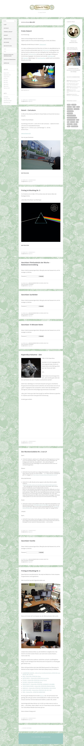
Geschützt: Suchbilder (29, 295)
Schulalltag (73, 122)
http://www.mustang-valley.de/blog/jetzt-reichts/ (45, 475)
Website (75, 124)
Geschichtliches (8, 45)
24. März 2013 (24, 530)
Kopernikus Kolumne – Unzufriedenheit (73, 95)
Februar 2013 (7, 88)
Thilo (5, 51)
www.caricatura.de (26, 133)
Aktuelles (6, 28)
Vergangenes (69, 124)
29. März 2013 (24, 252)
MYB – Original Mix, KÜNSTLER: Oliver (32, 676)
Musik (77, 119)
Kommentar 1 (32, 252)
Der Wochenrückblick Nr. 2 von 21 (34, 452)
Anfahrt (6, 35)
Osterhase (50, 56)
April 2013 (6, 84)
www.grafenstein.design (45, 737)
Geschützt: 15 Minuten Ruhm (32, 325)
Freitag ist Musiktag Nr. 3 (30, 190)
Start (5, 24)
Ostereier (25, 58)
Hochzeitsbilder (70, 111)
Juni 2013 (6, 80)
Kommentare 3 (32, 100)
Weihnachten (45, 50)
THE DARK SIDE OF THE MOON (41, 505)
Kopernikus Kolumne (71, 119)
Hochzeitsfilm (69, 113)
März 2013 (6, 86)
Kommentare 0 (32, 180)
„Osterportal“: (42, 44)
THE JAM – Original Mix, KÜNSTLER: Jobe (32, 682)
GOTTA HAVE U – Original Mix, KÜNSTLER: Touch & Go (36, 678)
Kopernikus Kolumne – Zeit (31, 355)
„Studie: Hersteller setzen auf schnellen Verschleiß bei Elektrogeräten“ (40, 485)
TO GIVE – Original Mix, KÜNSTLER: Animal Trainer (35, 680)
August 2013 (6, 76)
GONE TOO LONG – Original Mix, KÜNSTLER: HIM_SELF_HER (37, 690)
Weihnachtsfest (32, 54)
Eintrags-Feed (7, 98)
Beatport (42, 695)
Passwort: (24, 276)
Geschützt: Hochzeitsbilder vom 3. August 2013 (73, 91)
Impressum (6, 63)
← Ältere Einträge (26, 728)
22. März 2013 (24, 718)
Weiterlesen (25, 173)
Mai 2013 (6, 82)
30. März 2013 (24, 180)
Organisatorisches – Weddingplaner (9, 55)
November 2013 (7, 74)
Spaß (77, 122)
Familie (78, 106)
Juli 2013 (5, 78)
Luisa (5, 49)
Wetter (68, 126)
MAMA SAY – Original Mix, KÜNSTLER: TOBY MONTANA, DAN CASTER (39, 688)
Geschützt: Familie (28, 541)
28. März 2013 (24, 283)
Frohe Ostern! (26, 31)
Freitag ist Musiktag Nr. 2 (30, 571)
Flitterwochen (76, 109)
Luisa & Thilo (37, 737)
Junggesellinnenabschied (71, 117)
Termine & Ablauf (8, 31)
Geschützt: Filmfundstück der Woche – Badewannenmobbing (35, 263)
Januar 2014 (6, 73)
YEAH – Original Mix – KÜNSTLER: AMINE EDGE (34, 692)
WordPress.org (7, 102)
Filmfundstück (69, 109)
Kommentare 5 (32, 530)
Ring (68, 122)
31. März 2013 (24, 100)
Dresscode (69, 106)
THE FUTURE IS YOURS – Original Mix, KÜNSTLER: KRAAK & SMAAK (39, 686)
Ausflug (68, 104)
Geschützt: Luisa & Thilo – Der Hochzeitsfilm (73, 81)
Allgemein (30, 101)
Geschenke (6, 42)
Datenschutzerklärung (10, 59)
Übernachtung (7, 38)
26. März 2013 (24, 343)
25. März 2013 (24, 441)
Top (41, 740)
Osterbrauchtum (41, 58)
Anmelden (6, 96)
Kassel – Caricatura (28, 110)
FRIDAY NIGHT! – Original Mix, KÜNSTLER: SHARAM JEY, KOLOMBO (38, 684)
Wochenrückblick (74, 126)
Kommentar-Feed (7, 100)
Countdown (74, 104)
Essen (74, 106)
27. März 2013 (24, 313)
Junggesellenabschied (71, 115)
